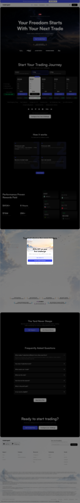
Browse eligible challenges (40, 260)
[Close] (52, 240)
